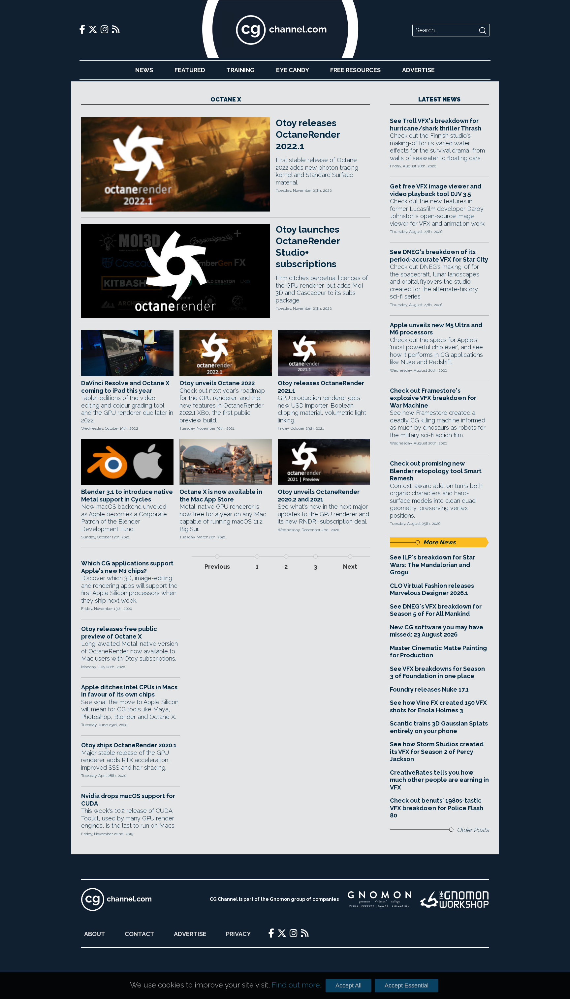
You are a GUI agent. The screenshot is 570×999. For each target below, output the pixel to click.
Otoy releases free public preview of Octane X (119, 632)
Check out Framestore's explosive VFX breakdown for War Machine (433, 398)
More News (439, 542)
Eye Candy (292, 70)
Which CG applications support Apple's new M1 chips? (127, 567)
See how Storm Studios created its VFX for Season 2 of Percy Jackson (437, 751)
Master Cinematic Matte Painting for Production (438, 651)
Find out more (296, 985)
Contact (139, 933)
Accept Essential (406, 985)
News (144, 70)
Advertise (418, 70)
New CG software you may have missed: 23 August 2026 (436, 631)
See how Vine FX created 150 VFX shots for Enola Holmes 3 (438, 706)
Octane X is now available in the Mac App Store (220, 495)
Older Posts (473, 829)
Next (350, 566)
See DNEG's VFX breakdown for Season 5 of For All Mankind (436, 610)
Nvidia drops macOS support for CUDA (128, 799)
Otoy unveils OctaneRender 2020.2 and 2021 (319, 495)
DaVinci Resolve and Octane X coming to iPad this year (125, 387)
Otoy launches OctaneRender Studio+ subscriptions (308, 247)
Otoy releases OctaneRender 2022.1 (308, 135)
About (94, 933)
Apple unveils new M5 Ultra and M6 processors (436, 329)
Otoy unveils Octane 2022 (217, 383)
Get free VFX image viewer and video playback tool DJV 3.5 (435, 190)
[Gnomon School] (379, 899)
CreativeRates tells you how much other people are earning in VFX (439, 780)
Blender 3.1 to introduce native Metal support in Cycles (127, 495)
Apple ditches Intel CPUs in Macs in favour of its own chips (129, 691)
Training (240, 70)
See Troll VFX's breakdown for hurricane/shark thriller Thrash (435, 124)
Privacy (238, 933)
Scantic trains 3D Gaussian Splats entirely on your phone (439, 727)
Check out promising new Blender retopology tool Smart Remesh (436, 471)
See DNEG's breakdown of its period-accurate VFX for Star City (439, 255)
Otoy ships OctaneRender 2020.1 (128, 745)
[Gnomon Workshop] (454, 899)
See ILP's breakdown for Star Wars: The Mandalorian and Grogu (432, 565)
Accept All (348, 985)
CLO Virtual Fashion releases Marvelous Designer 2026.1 (432, 589)
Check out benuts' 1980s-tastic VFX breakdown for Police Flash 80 (436, 808)
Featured (189, 70)
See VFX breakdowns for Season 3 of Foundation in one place (437, 672)
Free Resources (355, 70)
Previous (217, 566)
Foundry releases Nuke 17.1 (429, 689)
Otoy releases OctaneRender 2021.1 (321, 387)
